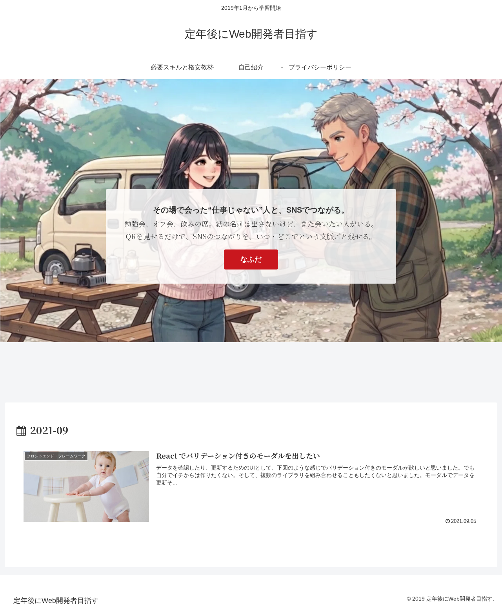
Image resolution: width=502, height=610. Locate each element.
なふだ (251, 259)
